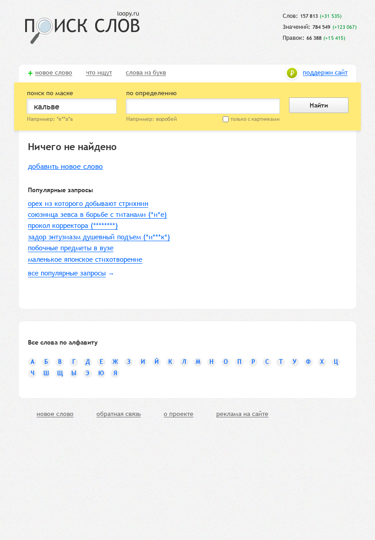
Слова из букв (146, 73)
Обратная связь (118, 414)
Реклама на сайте (242, 414)
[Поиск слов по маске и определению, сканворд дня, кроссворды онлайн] (82, 27)
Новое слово (53, 73)
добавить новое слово (65, 166)
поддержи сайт (325, 73)
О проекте (178, 414)
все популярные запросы (67, 273)
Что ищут (99, 73)
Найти (319, 105)
